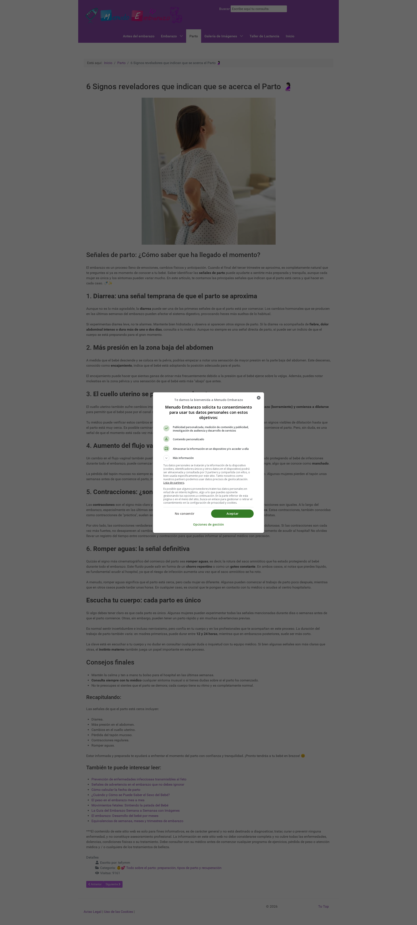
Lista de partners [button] (173, 483)
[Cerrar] (258, 397)
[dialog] (208, 462)
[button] (208, 458)
